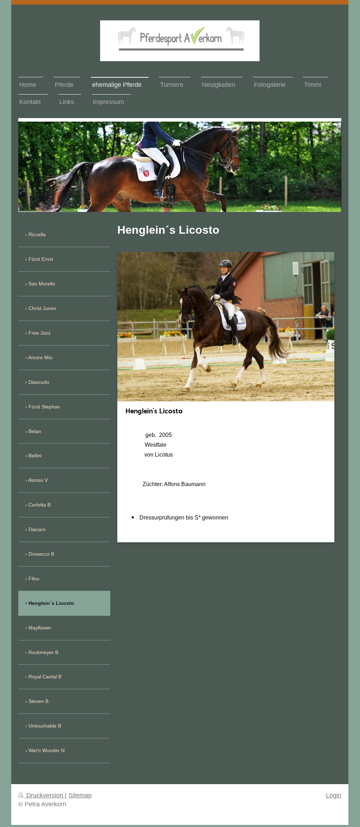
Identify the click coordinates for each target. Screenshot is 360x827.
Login (333, 795)
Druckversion (45, 795)
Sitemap (80, 795)
